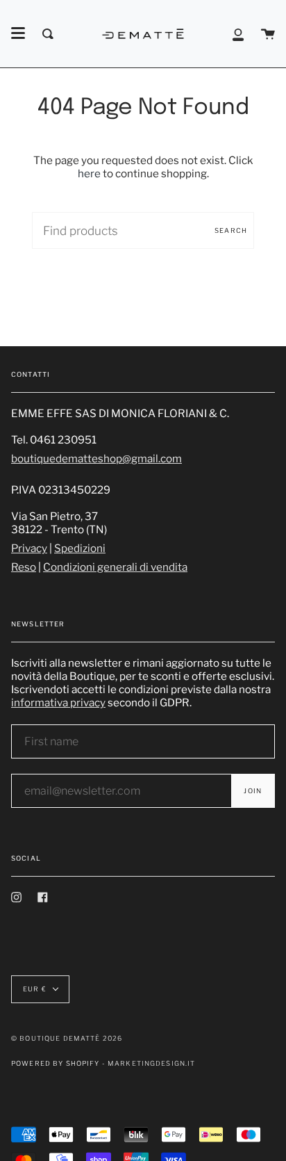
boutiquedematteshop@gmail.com (96, 458)
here (89, 173)
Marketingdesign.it (152, 1063)
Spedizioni (80, 548)
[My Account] (238, 33)
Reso (23, 567)
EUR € (35, 989)
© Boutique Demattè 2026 (66, 1038)
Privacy (29, 548)
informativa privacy (58, 702)
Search (230, 230)
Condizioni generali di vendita (115, 567)
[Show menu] (18, 33)
